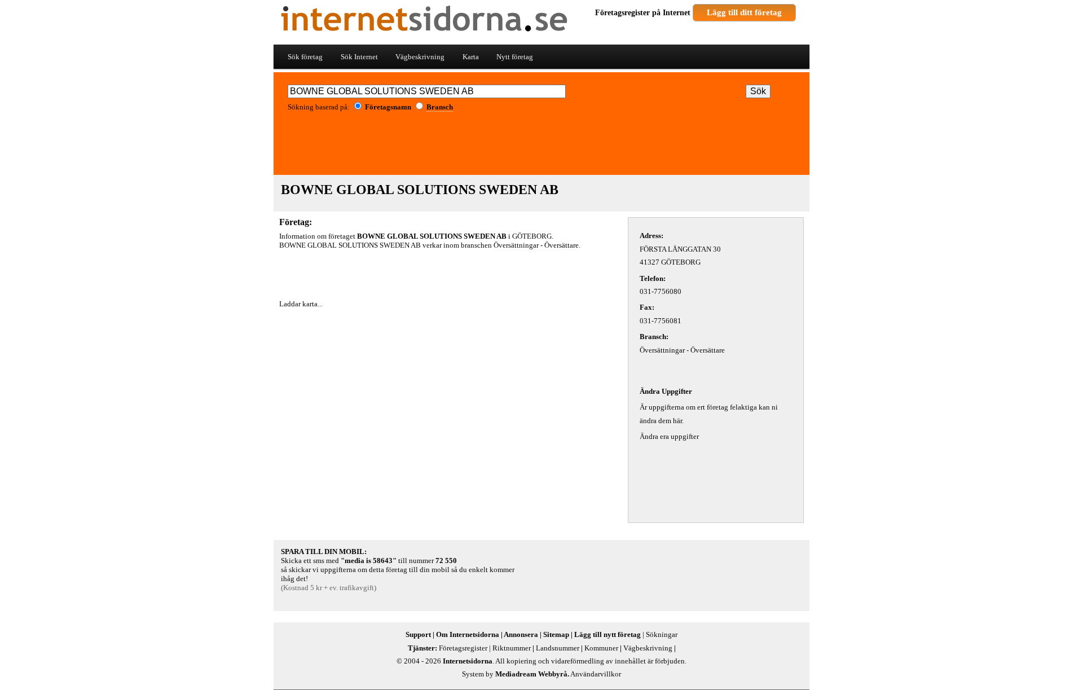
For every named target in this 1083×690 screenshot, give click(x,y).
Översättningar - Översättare (536, 245)
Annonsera (521, 634)
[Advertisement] (541, 147)
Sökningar (661, 634)
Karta (471, 56)
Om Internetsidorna (467, 634)
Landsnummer (557, 648)
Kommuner (601, 648)
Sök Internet (359, 56)
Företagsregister (622, 12)
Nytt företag (514, 56)
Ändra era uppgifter (669, 436)
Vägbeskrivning (419, 56)
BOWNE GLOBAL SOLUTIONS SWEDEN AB (419, 189)
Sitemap (556, 634)
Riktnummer (511, 648)
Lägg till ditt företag (744, 12)
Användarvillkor (595, 674)
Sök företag (305, 56)
